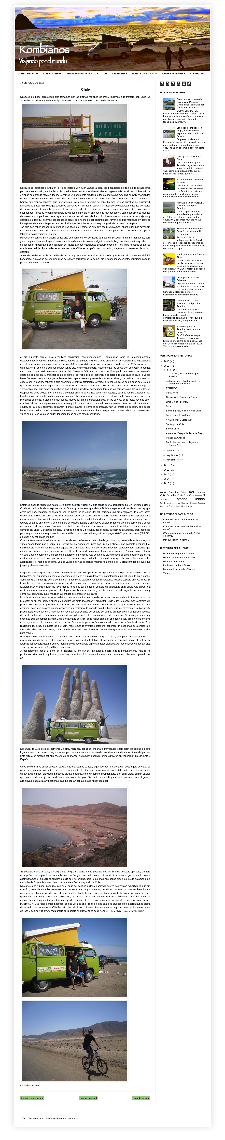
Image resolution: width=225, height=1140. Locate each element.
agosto (170, 450)
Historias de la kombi (174, 561)
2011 (166, 465)
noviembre (172, 459)
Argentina (175, 492)
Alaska (164, 492)
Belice (184, 492)
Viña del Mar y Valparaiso (179, 419)
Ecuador (199, 495)
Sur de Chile (172, 428)
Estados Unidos (189, 499)
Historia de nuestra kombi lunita (179, 557)
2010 (167, 365)
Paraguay (164, 506)
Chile (168, 406)
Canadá (201, 492)
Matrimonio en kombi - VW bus (179, 569)
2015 (167, 483)
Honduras (176, 503)
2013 (167, 474)
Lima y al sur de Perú (177, 401)
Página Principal (88, 1098)
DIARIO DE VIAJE (28, 73)
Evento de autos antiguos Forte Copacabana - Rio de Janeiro (190, 231)
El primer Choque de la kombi (178, 553)
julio (169, 369)
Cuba (192, 495)
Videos (166, 573)
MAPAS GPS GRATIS (144, 73)
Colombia (172, 495)
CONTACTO (197, 73)
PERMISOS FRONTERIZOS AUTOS (87, 73)
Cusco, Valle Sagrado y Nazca (181, 397)
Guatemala (166, 503)
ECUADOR (171, 388)
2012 (167, 469)
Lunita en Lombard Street (176, 565)
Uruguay (177, 506)
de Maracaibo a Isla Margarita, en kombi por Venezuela (183, 382)
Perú (171, 506)
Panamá (201, 503)
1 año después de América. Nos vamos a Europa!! (188, 329)
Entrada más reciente (32, 1098)
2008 (167, 361)
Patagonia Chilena (175, 437)
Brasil (192, 491)
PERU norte (172, 392)
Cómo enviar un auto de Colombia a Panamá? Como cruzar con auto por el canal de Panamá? (190, 103)
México (185, 503)
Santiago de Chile (175, 424)
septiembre (173, 455)
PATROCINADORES (173, 73)
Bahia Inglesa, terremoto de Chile (183, 410)
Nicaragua (193, 503)
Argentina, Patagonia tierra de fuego (185, 433)
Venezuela (186, 506)
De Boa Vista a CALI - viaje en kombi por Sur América (188, 303)
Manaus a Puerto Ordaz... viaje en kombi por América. (190, 205)
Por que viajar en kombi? (176, 539)
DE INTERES (119, 73)
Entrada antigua (141, 1098)
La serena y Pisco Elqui (178, 415)
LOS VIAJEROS (52, 73)
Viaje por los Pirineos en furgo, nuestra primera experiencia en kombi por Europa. (190, 131)
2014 (167, 478)
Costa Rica (183, 495)
